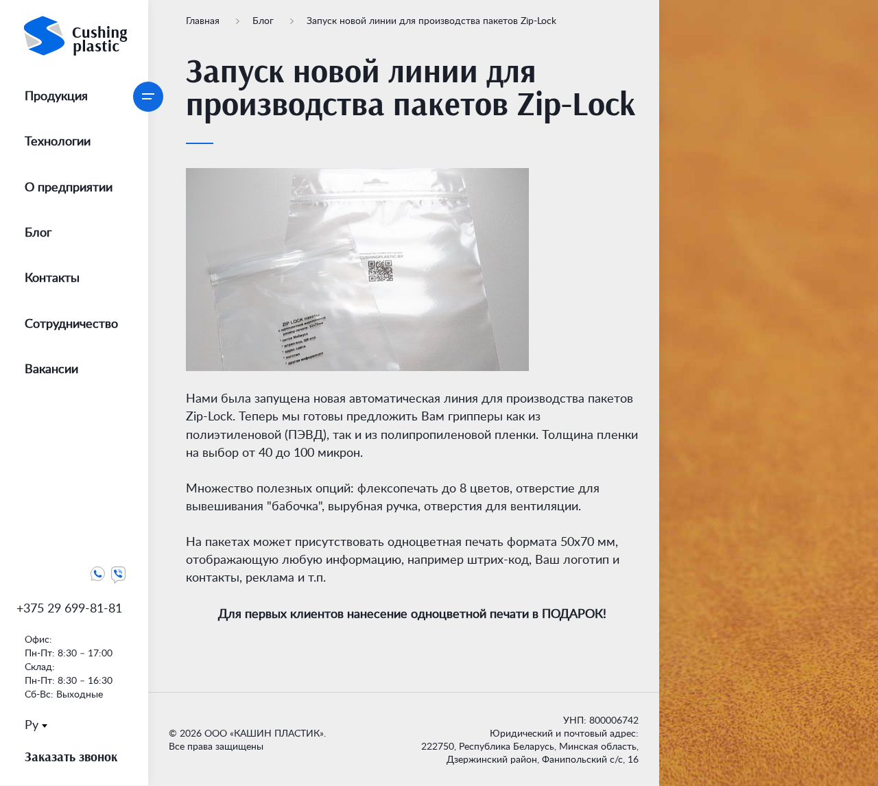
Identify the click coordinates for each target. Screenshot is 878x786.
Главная (204, 20)
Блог (264, 20)
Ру (31, 724)
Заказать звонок (71, 756)
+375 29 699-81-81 (69, 607)
